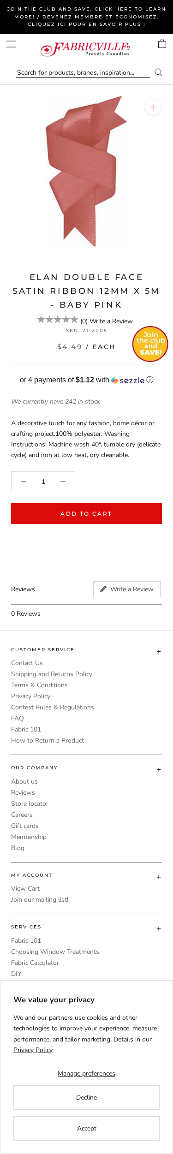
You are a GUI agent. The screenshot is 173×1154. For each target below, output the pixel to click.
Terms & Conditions (39, 685)
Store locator (29, 803)
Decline (86, 1097)
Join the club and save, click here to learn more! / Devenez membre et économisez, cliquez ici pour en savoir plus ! (86, 16)
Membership (29, 837)
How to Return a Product (47, 740)
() (84, 321)
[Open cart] (162, 43)
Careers (22, 814)
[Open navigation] (11, 44)
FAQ (17, 718)
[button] (86, 380)
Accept (86, 1128)
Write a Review (111, 321)
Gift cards (25, 825)
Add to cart (86, 513)
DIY (16, 974)
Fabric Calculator (35, 962)
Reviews (23, 792)
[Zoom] (153, 107)
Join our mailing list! (39, 899)
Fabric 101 (26, 729)
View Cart (25, 888)
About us (24, 781)
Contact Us (27, 663)
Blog (17, 848)
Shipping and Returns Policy (51, 674)
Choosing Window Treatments (55, 951)
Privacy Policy (30, 696)
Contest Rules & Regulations (52, 707)
